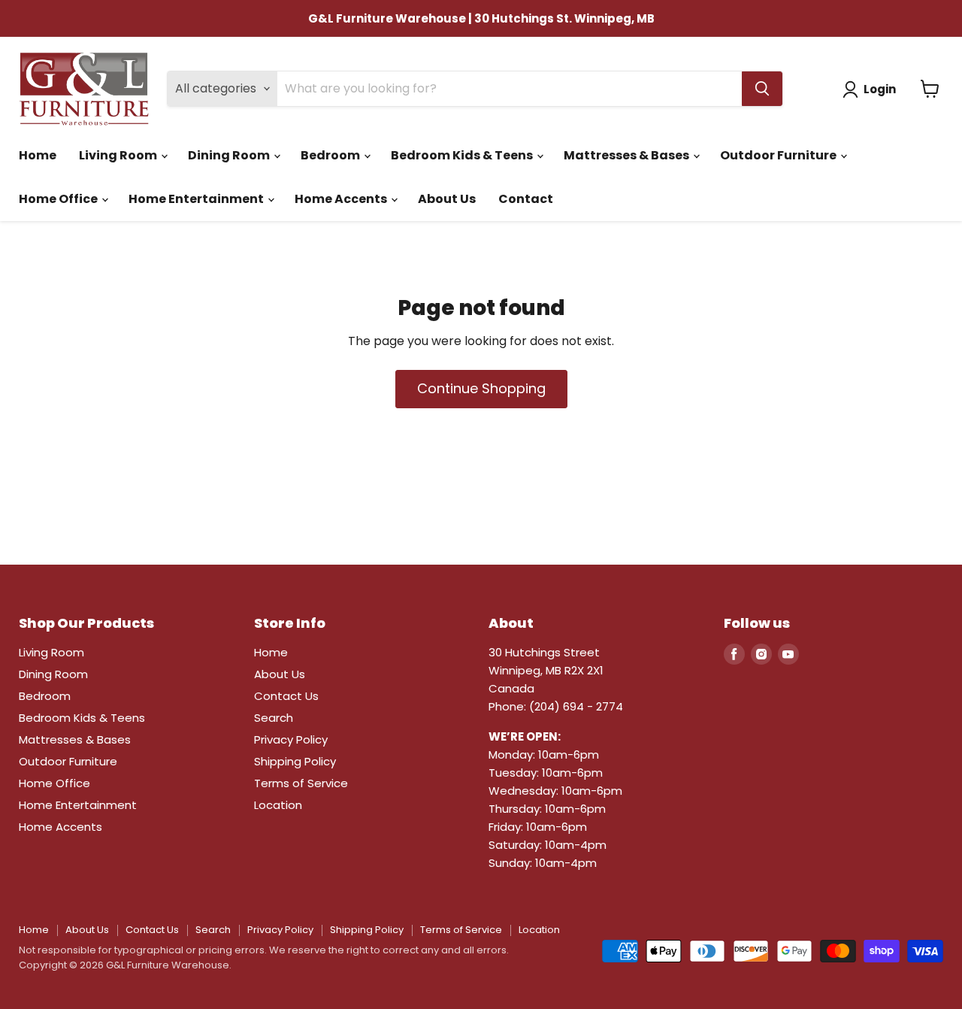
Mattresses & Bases (627, 155)
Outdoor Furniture (779, 155)
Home (37, 155)
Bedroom (331, 155)
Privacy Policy (291, 739)
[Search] (762, 88)
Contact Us (286, 696)
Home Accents (342, 199)
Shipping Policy (295, 761)
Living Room (119, 155)
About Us (447, 199)
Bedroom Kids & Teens (463, 155)
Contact (525, 199)
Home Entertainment (197, 199)
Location (278, 805)
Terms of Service (301, 783)
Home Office (59, 199)
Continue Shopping (481, 388)
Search (273, 718)
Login (880, 89)
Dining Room (230, 155)
